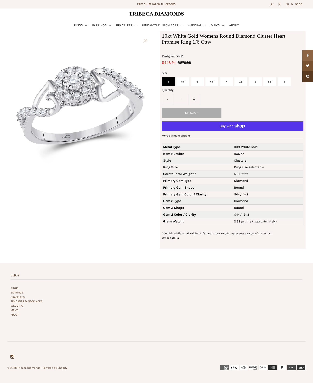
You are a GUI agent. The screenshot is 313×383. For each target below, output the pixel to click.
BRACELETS (124, 25)
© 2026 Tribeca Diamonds (23, 367)
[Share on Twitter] (307, 66)
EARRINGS (100, 25)
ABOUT (234, 25)
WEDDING (195, 25)
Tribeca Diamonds (156, 14)
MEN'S (216, 25)
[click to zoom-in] (145, 41)
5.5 (183, 81)
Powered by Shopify (55, 367)
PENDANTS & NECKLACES (160, 25)
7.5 (240, 81)
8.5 (269, 81)
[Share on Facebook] (307, 55)
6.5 (212, 81)
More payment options (176, 135)
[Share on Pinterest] (307, 76)
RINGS (79, 25)
